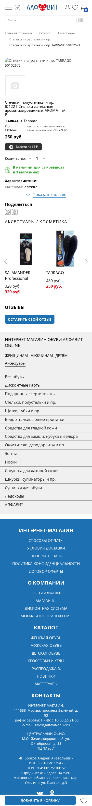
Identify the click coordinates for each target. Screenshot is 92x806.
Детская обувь (46, 653)
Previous (6, 261)
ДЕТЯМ (61, 355)
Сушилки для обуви (23, 487)
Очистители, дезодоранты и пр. (35, 445)
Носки (11, 462)
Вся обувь (14, 376)
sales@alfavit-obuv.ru (52, 725)
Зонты (11, 453)
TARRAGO (21, 121)
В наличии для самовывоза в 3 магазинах (39, 169)
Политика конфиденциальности (46, 563)
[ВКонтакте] (8, 212)
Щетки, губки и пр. (22, 411)
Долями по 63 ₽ (27, 147)
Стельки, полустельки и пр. (30, 402)
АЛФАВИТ (14, 504)
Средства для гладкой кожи (31, 428)
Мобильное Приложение (46, 615)
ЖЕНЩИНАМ (16, 355)
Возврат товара (46, 555)
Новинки (46, 676)
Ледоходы (14, 496)
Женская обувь (46, 637)
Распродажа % (46, 668)
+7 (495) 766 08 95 (17, 7)
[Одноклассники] (15, 212)
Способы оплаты (46, 540)
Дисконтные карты (22, 385)
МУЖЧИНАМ (41, 355)
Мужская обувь (46, 645)
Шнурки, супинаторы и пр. (30, 479)
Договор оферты (46, 571)
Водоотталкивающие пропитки (34, 419)
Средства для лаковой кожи (31, 470)
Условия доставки (46, 548)
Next (86, 261)
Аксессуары (15, 363)
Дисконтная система (46, 608)
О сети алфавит (46, 592)
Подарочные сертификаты (30, 393)
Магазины (46, 600)
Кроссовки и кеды (46, 660)
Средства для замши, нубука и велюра (41, 436)
